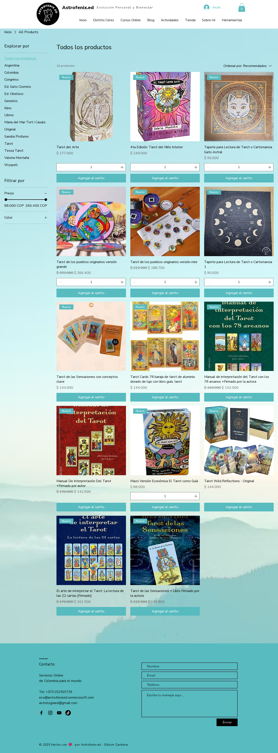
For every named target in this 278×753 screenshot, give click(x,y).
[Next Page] (176, 634)
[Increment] (122, 167)
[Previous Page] (153, 634)
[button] (241, 7)
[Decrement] (60, 167)
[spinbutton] (91, 167)
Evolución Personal (115, 7)
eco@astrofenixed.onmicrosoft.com (66, 697)
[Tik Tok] (68, 713)
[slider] (5, 199)
